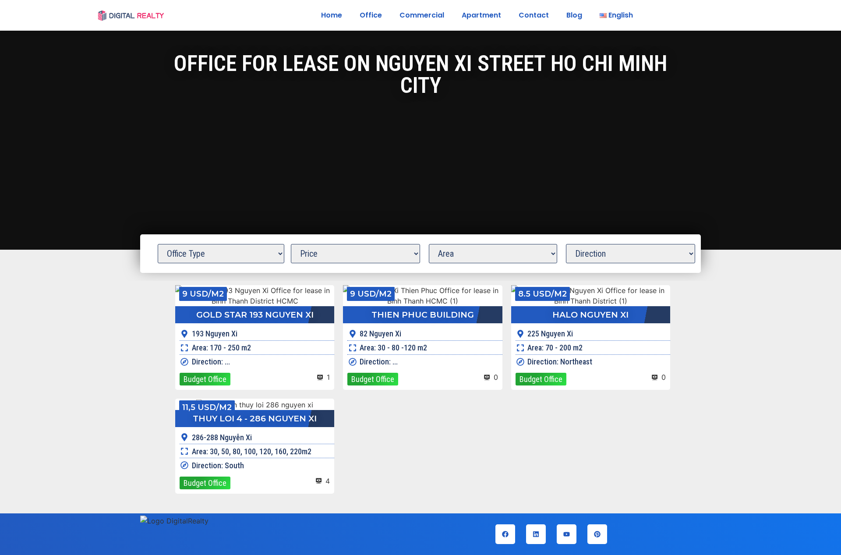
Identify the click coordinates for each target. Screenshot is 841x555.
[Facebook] (505, 534)
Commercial (421, 15)
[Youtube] (566, 534)
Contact (534, 15)
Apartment (481, 15)
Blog (574, 15)
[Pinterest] (597, 534)
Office (371, 15)
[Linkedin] (536, 534)
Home (331, 15)
